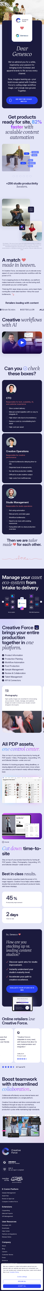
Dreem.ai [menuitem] (5, 1260)
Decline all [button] (22, 1281)
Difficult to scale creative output (20, 475)
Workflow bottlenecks (17, 517)
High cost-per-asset (16, 427)
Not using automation (17, 510)
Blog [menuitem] (3, 1249)
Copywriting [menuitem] (6, 1210)
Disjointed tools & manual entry (20, 467)
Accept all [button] (22, 1286)
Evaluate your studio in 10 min (22, 989)
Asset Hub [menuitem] (5, 1196)
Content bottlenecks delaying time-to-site (23, 463)
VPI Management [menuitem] (7, 1216)
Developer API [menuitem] (6, 1225)
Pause (7, 842)
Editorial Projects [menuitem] (7, 1213)
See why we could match (24, 100)
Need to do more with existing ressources (20, 522)
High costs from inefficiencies (20, 478)
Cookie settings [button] (22, 1276)
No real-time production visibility (21, 471)
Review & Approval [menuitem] (8, 1198)
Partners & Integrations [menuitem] (9, 1234)
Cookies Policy (14, 1272)
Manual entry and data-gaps (19, 514)
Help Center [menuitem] (6, 1231)
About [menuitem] (4, 1246)
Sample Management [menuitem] (9, 1193)
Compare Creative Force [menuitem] (10, 1201)
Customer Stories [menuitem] (7, 1254)
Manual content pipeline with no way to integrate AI (23, 413)
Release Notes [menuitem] (6, 1237)
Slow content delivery (17, 408)
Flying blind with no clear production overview (22, 528)
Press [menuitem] (4, 1257)
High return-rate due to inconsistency (22, 418)
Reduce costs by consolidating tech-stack (22, 422)
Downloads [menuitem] (5, 1228)
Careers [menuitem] (4, 1251)
